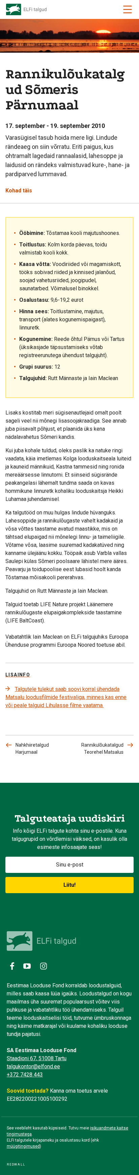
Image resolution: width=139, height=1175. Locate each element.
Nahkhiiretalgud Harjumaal (32, 748)
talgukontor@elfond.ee (33, 1066)
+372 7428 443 (25, 1074)
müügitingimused (23, 1146)
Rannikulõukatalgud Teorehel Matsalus (102, 748)
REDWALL (16, 1164)
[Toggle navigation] (127, 9)
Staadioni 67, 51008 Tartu (36, 1058)
